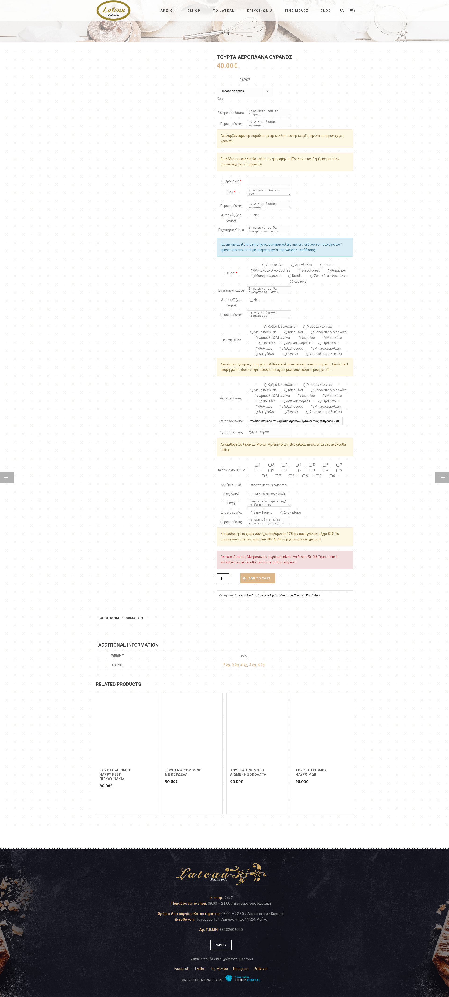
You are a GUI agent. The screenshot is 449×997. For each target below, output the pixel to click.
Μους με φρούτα (267, 276)
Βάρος (244, 80)
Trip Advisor (219, 969)
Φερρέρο (308, 337)
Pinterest (261, 969)
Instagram (240, 969)
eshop (194, 11)
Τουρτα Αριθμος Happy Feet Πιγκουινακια (115, 774)
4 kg (243, 665)
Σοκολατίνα (274, 265)
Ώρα (231, 192)
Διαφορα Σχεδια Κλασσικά (275, 595)
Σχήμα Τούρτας (231, 432)
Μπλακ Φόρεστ (298, 343)
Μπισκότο (334, 337)
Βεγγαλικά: (231, 494)
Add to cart (259, 578)
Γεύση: (231, 273)
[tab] (121, 618)
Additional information (121, 618)
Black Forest (310, 270)
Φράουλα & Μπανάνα (274, 337)
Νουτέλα (269, 343)
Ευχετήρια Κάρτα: (231, 230)
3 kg (235, 665)
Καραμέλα (295, 332)
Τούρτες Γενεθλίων (307, 595)
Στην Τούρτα (262, 512)
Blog (326, 11)
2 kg (226, 665)
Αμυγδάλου (303, 265)
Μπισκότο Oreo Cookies (272, 270)
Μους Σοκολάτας (319, 326)
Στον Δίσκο (292, 512)
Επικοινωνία (260, 11)
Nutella (296, 276)
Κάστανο (300, 281)
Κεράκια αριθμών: (231, 470)
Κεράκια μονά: (231, 485)
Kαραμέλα (338, 270)
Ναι (256, 215)
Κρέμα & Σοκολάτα (281, 326)
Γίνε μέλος (296, 11)
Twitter (199, 969)
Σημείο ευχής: (231, 512)
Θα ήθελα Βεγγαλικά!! (269, 494)
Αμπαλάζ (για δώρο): (231, 217)
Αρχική (167, 11)
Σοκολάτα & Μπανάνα (330, 332)
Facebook (181, 969)
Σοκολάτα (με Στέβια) (325, 354)
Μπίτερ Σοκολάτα (327, 348)
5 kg (252, 665)
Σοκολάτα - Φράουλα (329, 276)
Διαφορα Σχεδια (245, 595)
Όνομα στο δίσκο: (231, 113)
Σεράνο (292, 354)
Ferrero (329, 265)
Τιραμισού (329, 343)
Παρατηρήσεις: (231, 124)
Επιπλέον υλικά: (231, 421)
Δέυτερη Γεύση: (231, 398)
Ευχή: (231, 503)
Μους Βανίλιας (265, 332)
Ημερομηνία (231, 181)
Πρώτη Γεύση (231, 340)
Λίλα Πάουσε (293, 348)
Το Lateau (224, 11)
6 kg (261, 665)
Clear (220, 98)
